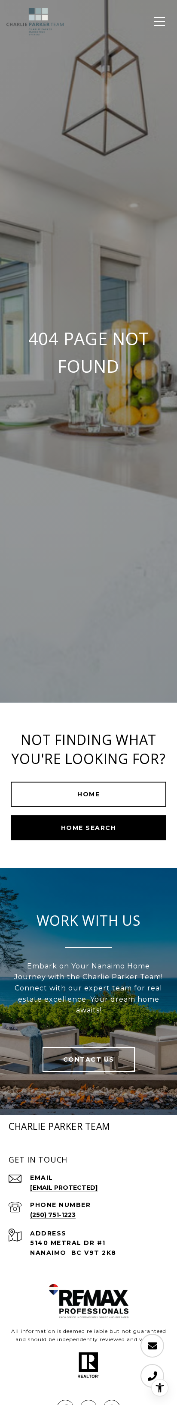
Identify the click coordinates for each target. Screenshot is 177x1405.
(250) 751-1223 (53, 1215)
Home (88, 794)
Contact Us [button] (88, 1059)
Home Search (88, 828)
